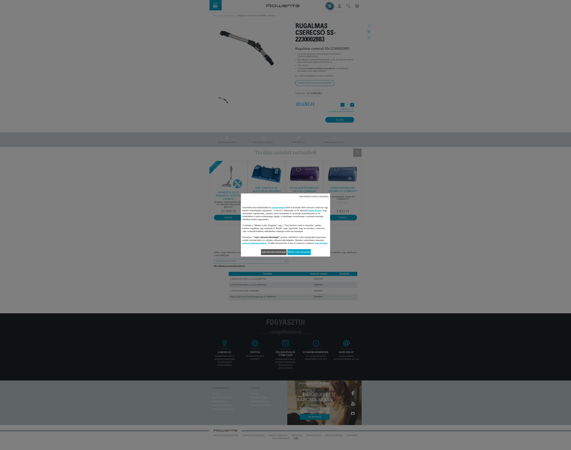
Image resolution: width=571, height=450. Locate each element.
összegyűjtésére (315, 210)
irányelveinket (321, 243)
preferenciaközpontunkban (254, 243)
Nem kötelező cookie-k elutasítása (314, 196)
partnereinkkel (278, 207)
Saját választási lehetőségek (274, 252)
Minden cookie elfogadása (299, 252)
